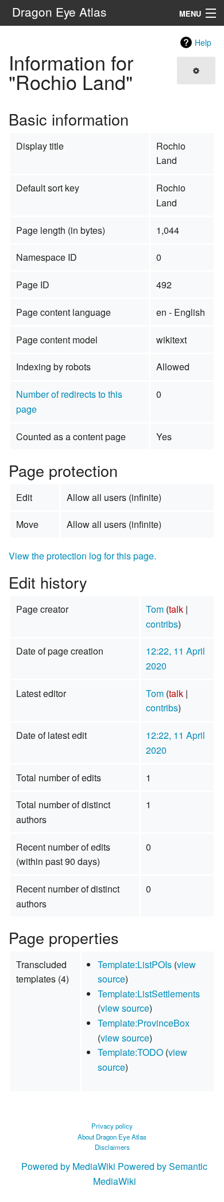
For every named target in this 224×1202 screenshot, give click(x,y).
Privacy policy (112, 1125)
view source (125, 1008)
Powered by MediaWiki (68, 1166)
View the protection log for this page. (82, 555)
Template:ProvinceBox (144, 1022)
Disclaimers (112, 1147)
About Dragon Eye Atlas (112, 1136)
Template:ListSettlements (149, 993)
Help (203, 42)
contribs (162, 624)
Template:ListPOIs (135, 964)
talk (176, 609)
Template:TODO (130, 1052)
